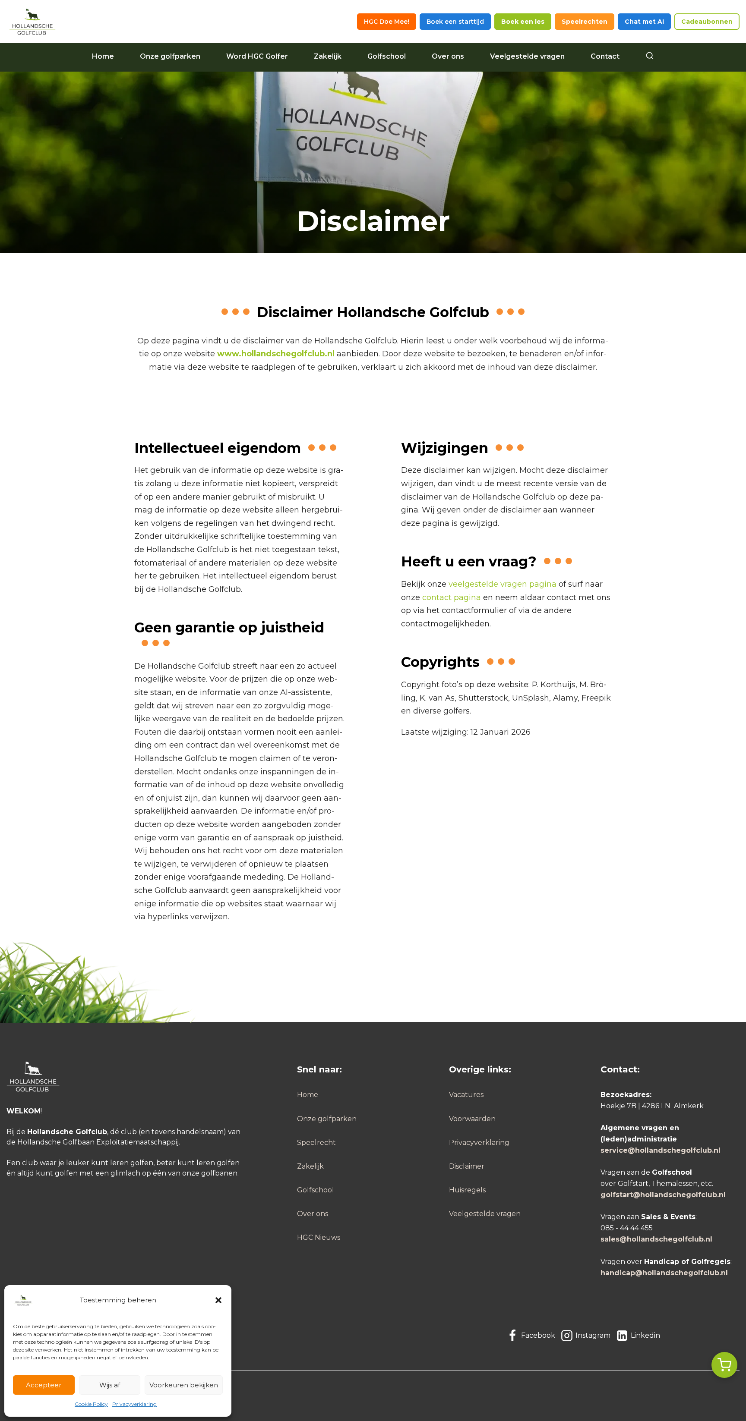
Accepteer (43, 1385)
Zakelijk (327, 56)
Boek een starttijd (455, 21)
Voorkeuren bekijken (183, 1385)
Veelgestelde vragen (527, 56)
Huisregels (467, 1190)
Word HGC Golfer (257, 56)
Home (103, 56)
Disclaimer (466, 1166)
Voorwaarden (472, 1119)
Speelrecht (316, 1142)
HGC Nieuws (318, 1237)
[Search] (649, 56)
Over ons (448, 56)
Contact (605, 56)
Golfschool (386, 56)
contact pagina (451, 597)
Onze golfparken (170, 56)
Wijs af (109, 1385)
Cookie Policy (91, 1404)
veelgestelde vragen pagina (502, 584)
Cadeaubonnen (707, 21)
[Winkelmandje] (724, 1365)
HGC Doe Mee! (386, 21)
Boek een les (522, 21)
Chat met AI (644, 21)
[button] (218, 1300)
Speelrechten (584, 21)
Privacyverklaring (134, 1404)
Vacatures (466, 1095)
